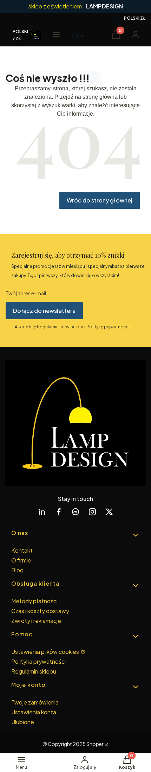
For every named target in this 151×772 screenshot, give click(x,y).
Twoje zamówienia (35, 702)
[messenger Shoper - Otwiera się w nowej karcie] (75, 511)
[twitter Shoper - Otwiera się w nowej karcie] (109, 511)
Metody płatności (34, 601)
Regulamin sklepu (33, 671)
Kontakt (22, 550)
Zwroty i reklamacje (36, 620)
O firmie (21, 560)
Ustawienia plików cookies (45, 651)
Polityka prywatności (38, 661)
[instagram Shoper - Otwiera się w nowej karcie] (92, 511)
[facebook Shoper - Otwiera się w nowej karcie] (58, 511)
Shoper (95, 744)
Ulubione (22, 722)
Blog (17, 570)
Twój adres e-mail (26, 293)
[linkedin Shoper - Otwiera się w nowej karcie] (42, 511)
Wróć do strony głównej (99, 200)
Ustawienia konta (33, 712)
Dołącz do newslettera (44, 310)
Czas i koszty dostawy (40, 611)
